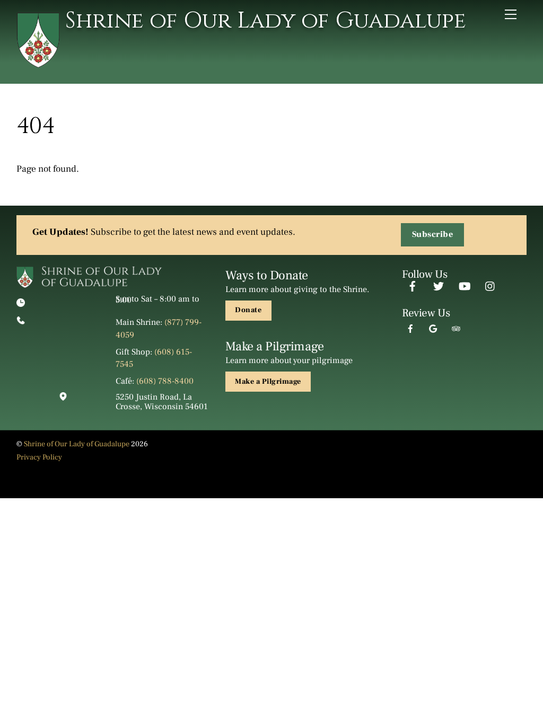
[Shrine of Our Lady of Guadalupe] (38, 64)
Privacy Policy (39, 457)
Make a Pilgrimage (268, 381)
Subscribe (432, 234)
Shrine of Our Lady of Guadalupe (76, 444)
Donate (248, 310)
